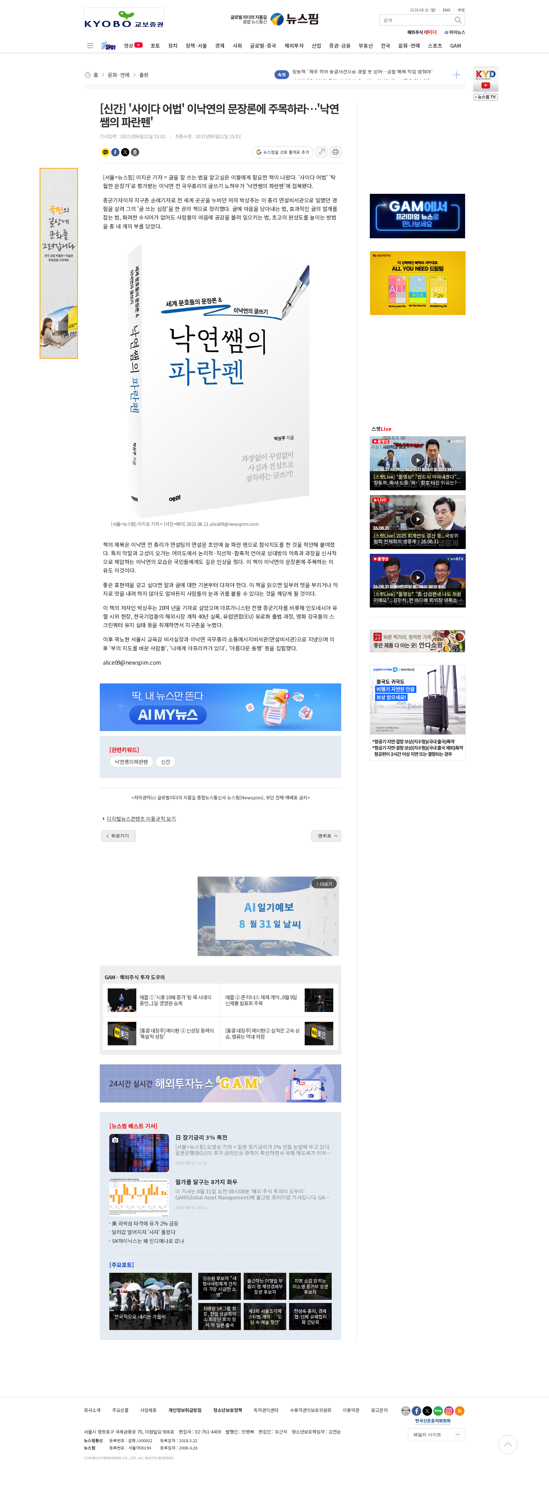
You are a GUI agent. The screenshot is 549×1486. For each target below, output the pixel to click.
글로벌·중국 (263, 45)
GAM (455, 45)
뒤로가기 (120, 835)
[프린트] (335, 152)
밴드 (135, 152)
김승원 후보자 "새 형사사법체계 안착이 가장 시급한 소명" (219, 1286)
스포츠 (435, 45)
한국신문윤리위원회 (433, 1421)
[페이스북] (416, 1411)
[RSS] (459, 1411)
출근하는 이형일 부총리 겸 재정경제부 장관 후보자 (265, 1286)
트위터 (125, 152)
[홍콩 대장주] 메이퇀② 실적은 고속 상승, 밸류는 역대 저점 (262, 1034)
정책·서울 (196, 45)
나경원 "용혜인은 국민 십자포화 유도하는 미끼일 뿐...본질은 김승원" (361, 74)
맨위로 (324, 835)
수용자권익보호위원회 (310, 1410)
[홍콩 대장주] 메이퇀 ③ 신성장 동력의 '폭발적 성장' (176, 1034)
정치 (173, 45)
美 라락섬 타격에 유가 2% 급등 (145, 1223)
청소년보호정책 (227, 1410)
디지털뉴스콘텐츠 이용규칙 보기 (141, 818)
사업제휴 (148, 1410)
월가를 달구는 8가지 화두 (206, 1181)
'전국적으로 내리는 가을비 (139, 1316)
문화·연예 (409, 45)
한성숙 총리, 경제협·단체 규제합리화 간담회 (310, 1316)
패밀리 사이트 (427, 1434)
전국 (385, 45)
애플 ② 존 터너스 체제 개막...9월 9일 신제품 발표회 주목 (261, 1000)
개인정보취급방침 (184, 1410)
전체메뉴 (90, 45)
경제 (220, 45)
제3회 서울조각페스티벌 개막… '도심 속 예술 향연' (265, 1316)
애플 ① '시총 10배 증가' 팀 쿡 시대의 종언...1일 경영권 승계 (175, 1000)
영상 (128, 45)
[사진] (139, 1152)
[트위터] (427, 1411)
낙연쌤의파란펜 (131, 761)
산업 (316, 45)
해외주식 (422, 32)
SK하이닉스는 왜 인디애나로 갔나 (148, 1240)
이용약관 (351, 1410)
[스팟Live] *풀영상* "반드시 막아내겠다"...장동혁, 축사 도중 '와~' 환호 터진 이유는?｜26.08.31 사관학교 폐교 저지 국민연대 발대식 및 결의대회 (417, 479)
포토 (155, 45)
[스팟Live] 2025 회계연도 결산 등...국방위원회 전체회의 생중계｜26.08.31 (416, 538)
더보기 (456, 74)
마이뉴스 (454, 32)
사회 (237, 45)
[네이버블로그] (438, 1411)
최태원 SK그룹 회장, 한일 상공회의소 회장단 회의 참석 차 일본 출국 (219, 1316)
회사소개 (92, 1410)
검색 (458, 20)
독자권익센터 (266, 1410)
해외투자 (294, 45)
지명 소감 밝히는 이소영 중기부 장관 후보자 (310, 1286)
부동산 (366, 45)
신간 (165, 761)
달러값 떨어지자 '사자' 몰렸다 (143, 1231)
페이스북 (115, 152)
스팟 (381, 428)
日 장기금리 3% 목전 (201, 1137)
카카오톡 (105, 152)
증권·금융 (340, 45)
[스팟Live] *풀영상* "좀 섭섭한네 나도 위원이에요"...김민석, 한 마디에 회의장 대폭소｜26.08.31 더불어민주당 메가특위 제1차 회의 (418, 596)
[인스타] (449, 1411)
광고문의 (379, 1410)
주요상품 (120, 1410)
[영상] (418, 462)
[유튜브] (405, 1411)
